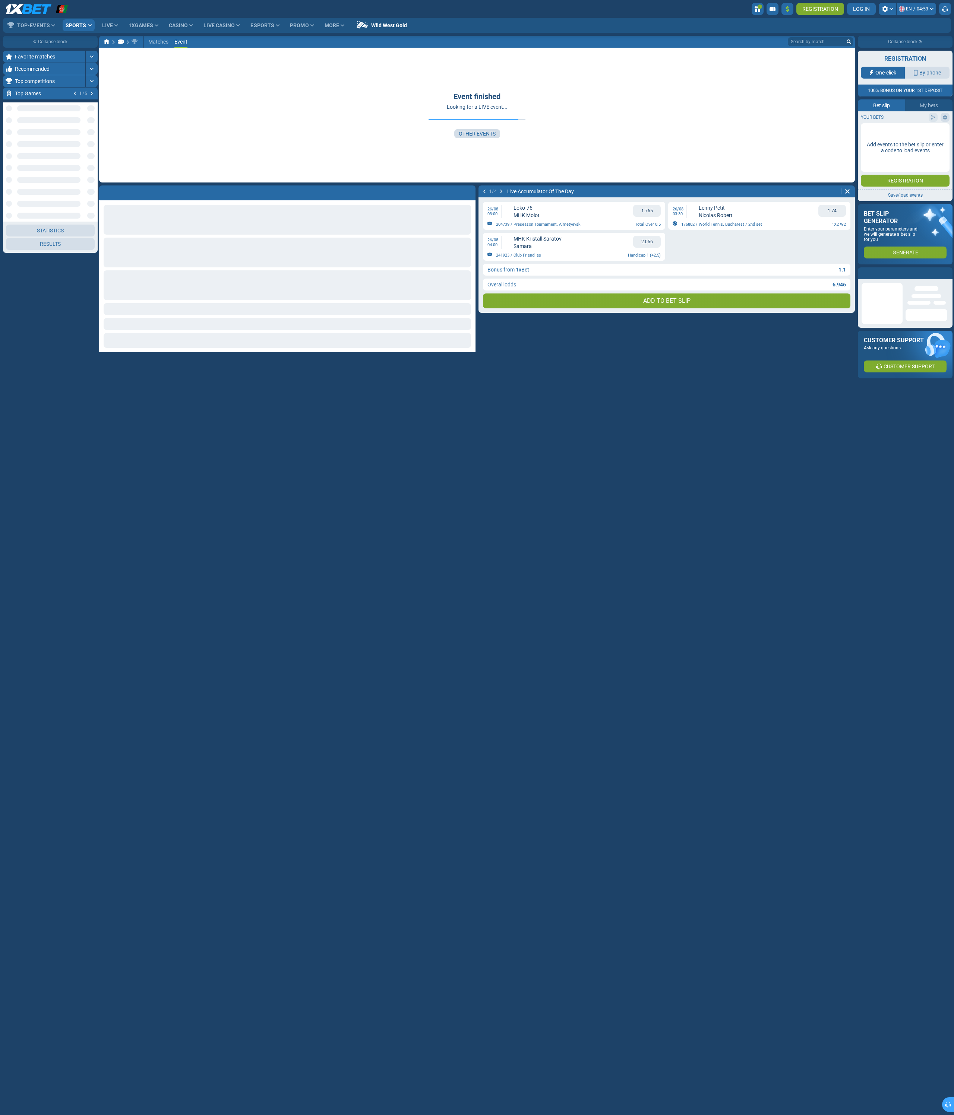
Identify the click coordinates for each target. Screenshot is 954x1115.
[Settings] (887, 9)
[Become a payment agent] (772, 9)
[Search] (848, 41)
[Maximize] (91, 57)
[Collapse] (91, 197)
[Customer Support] (945, 9)
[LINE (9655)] (106, 42)
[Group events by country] (91, 136)
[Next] (92, 93)
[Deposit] (787, 9)
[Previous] (75, 93)
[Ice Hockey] (120, 42)
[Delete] (847, 191)
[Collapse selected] (82, 136)
